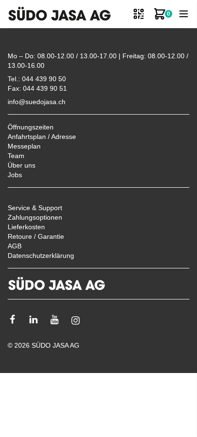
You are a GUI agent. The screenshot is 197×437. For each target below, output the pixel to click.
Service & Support (35, 208)
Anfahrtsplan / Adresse (42, 136)
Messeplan (24, 146)
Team (16, 156)
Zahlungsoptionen (35, 217)
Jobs (15, 175)
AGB (15, 246)
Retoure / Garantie (36, 236)
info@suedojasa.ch (37, 102)
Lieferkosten (26, 227)
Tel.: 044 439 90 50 (37, 79)
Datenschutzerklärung (41, 255)
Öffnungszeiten (31, 127)
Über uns (21, 165)
